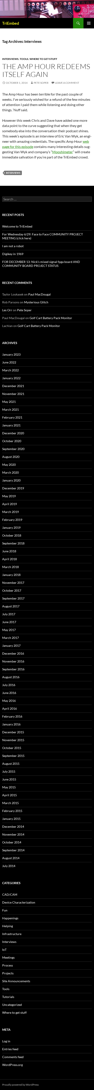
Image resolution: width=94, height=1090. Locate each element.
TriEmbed (10, 23)
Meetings (8, 957)
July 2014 (8, 866)
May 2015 (9, 787)
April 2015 (9, 795)
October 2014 (11, 842)
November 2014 (13, 834)
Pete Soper (41, 82)
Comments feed (13, 1057)
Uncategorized (12, 1005)
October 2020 (11, 441)
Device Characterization (18, 902)
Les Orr (7, 310)
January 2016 (11, 724)
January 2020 (11, 480)
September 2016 (13, 669)
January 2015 (11, 819)
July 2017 (8, 614)
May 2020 (9, 464)
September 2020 (13, 449)
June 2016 (9, 693)
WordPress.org (12, 1065)
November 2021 (13, 394)
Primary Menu (89, 23)
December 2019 (13, 488)
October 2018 (11, 535)
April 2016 (9, 708)
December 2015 (13, 732)
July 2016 (8, 685)
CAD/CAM (9, 894)
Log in (6, 1041)
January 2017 (11, 645)
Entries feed (10, 1049)
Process (7, 965)
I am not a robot (13, 246)
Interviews (10, 59)
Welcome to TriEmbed (17, 226)
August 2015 (10, 763)
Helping (7, 926)
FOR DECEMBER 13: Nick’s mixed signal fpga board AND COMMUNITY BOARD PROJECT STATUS (41, 264)
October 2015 (11, 748)
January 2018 (11, 575)
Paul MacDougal (39, 294)
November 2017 (13, 582)
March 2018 (10, 567)
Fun (4, 910)
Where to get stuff (43, 59)
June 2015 (9, 779)
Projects (8, 973)
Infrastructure (11, 934)
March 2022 (10, 370)
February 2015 (12, 811)
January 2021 (11, 425)
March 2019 (10, 512)
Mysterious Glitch (36, 302)
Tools (24, 59)
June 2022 (9, 362)
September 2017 (13, 598)
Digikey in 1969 (12, 254)
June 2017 (9, 622)
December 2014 (13, 826)
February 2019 (12, 520)
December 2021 (13, 386)
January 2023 (11, 354)
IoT (4, 949)
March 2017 (10, 638)
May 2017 (9, 630)
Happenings (10, 918)
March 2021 (10, 409)
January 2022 (11, 378)
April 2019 (9, 504)
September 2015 (13, 756)
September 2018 (13, 543)
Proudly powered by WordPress (20, 1084)
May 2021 (9, 401)
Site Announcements (16, 981)
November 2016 (13, 661)
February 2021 (12, 417)
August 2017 (10, 606)
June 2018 (9, 551)
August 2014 (10, 858)
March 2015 (10, 803)
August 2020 (10, 457)
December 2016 (13, 653)
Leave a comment (67, 82)
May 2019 (9, 496)
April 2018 (9, 559)
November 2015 (13, 740)
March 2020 (10, 472)
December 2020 (13, 433)
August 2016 (10, 677)
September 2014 (13, 850)
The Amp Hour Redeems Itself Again (46, 70)
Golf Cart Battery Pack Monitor (51, 318)
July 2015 (8, 771)
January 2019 (11, 527)
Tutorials (8, 997)
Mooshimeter (62, 152)
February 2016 (12, 716)
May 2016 (9, 700)
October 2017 (11, 590)
